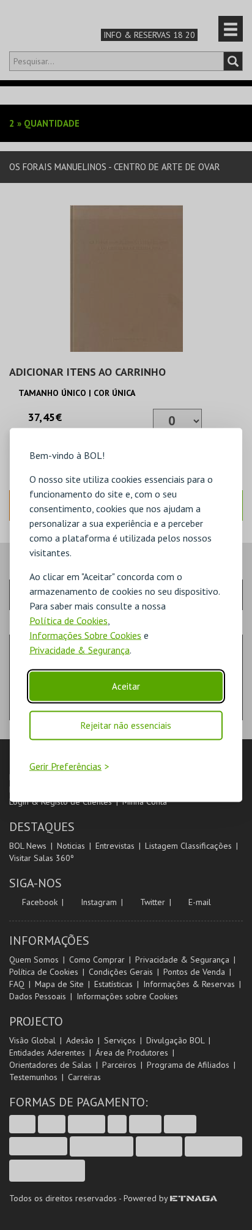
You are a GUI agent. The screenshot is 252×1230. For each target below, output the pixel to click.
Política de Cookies (68, 620)
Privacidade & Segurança (79, 650)
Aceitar (126, 686)
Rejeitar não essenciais (126, 725)
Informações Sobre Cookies (85, 635)
